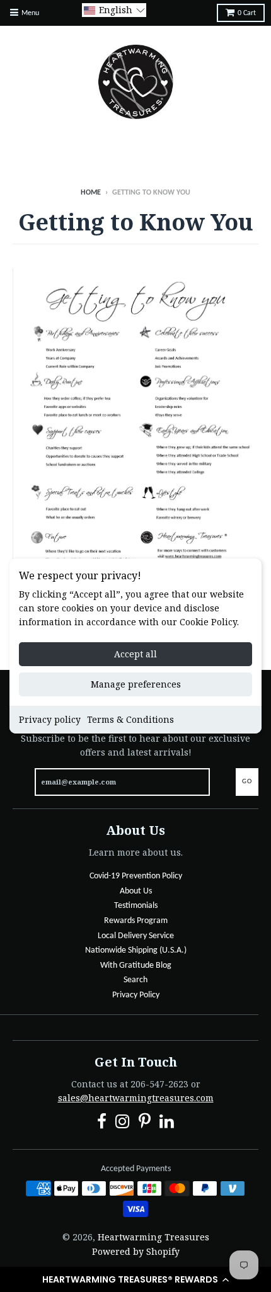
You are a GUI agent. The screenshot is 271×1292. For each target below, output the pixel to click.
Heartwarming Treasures (153, 1237)
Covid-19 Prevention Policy (135, 876)
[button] (135, 1279)
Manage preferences (136, 684)
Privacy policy (50, 719)
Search (135, 980)
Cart (247, 13)
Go (247, 781)
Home (91, 192)
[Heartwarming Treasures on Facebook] (102, 1123)
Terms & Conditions (130, 719)
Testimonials (136, 905)
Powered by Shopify (136, 1251)
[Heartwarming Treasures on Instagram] (122, 1123)
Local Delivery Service (136, 936)
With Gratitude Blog (135, 965)
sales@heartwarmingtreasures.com (136, 1098)
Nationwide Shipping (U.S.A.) (136, 950)
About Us (136, 891)
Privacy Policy (135, 995)
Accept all (135, 654)
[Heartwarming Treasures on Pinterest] (145, 1123)
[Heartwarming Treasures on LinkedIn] (166, 1123)
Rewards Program (136, 921)
